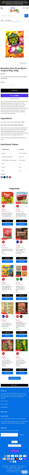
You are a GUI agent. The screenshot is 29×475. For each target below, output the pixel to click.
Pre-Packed (8, 20)
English (13, 442)
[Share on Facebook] (2, 177)
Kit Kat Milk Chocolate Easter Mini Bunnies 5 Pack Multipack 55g (7, 215)
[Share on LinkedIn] (7, 177)
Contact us (23, 466)
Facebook (6, 467)
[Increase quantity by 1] (13, 85)
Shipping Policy (13, 467)
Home (2, 20)
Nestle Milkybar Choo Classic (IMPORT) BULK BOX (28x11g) (7, 288)
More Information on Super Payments (14, 470)
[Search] (26, 15)
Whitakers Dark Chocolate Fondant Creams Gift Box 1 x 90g (20, 288)
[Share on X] (4, 177)
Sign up (22, 434)
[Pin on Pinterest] (10, 177)
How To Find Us (5, 466)
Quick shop (7, 221)
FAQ (19, 466)
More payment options (14, 98)
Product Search (13, 466)
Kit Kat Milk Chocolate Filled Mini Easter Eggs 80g (7, 251)
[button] (24, 8)
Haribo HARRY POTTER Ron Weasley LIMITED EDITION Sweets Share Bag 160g (21, 324)
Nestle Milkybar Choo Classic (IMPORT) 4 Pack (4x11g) (7, 325)
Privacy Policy (9, 469)
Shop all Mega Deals (14, 378)
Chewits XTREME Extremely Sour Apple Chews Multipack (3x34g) (21, 363)
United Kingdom (14, 445)
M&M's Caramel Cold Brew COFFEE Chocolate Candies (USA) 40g (21, 251)
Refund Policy (20, 467)
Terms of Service (17, 469)
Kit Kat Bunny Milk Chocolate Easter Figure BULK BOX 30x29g (21, 215)
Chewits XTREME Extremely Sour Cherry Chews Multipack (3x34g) (7, 363)
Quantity (2, 82)
